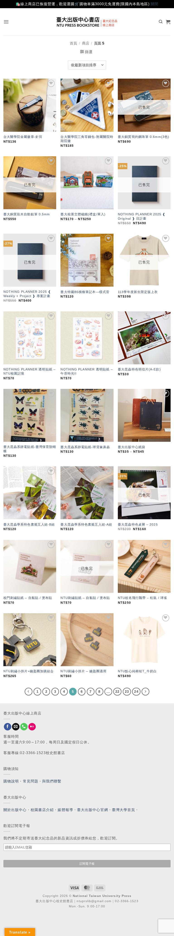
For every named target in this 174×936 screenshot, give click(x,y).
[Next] (145, 691)
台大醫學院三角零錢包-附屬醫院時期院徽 (86, 139)
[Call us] (24, 727)
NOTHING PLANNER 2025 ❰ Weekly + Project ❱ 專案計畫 (27, 294)
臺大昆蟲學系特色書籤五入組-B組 (29, 524)
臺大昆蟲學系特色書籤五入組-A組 (86, 524)
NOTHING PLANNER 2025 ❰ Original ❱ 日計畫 (141, 216)
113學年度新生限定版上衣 (138, 292)
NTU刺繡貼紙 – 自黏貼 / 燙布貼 (85, 598)
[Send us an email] (15, 727)
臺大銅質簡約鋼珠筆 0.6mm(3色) (143, 137)
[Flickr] (32, 727)
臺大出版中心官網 (92, 810)
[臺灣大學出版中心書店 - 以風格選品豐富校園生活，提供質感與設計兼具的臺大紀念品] (87, 21)
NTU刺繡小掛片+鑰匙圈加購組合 (28, 671)
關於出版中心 (15, 810)
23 (127, 691)
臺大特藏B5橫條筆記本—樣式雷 (84, 292)
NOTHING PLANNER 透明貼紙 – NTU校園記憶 (29, 371)
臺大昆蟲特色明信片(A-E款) (139, 369)
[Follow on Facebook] (7, 727)
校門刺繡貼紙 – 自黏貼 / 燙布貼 (27, 598)
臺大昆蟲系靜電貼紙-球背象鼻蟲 (85, 447)
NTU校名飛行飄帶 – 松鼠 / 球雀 (142, 598)
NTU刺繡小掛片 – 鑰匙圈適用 (83, 671)
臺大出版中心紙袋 (131, 447)
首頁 (73, 43)
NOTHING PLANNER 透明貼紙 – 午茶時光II (86, 371)
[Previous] (28, 691)
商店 (85, 43)
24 (136, 691)
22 (117, 691)
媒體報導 (65, 810)
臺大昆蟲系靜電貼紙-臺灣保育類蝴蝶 (29, 449)
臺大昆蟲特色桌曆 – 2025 (138, 524)
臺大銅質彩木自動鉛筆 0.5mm (26, 214)
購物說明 (11, 781)
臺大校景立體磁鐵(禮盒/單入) (83, 214)
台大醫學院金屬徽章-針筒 (22, 137)
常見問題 (30, 781)
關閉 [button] (154, 4)
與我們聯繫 (52, 781)
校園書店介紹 (42, 810)
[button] (6, 21)
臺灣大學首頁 (123, 810)
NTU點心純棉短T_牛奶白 (137, 671)
